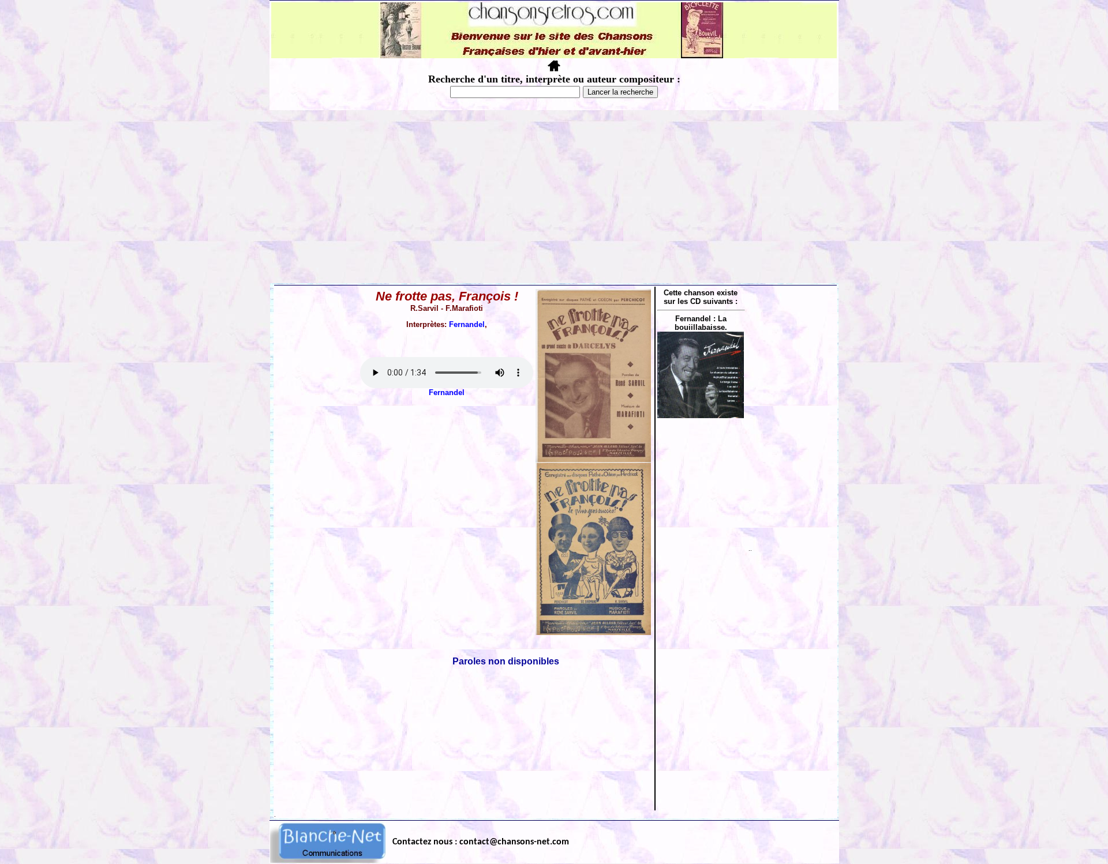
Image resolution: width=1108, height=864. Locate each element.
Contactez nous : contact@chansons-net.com (480, 842)
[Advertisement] (554, 196)
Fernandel (467, 324)
